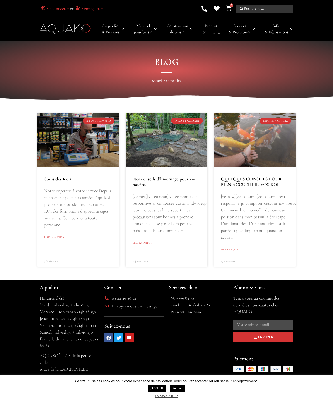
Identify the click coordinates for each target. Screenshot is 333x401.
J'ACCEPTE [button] (157, 388)
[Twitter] (118, 337)
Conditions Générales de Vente (193, 305)
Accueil (157, 81)
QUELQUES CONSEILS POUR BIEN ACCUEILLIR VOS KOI (251, 181)
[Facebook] (108, 337)
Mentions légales (182, 298)
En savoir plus (166, 396)
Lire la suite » (54, 237)
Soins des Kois (57, 179)
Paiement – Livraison (186, 312)
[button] (113, 29)
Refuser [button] (177, 388)
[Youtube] (129, 337)
